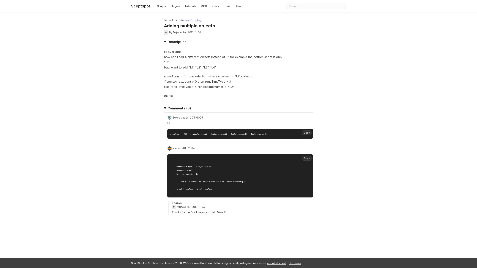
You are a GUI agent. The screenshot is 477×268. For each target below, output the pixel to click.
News (215, 6)
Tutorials (190, 6)
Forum (227, 6)
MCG (204, 6)
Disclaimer (295, 263)
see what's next (276, 263)
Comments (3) (179, 108)
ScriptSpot (141, 6)
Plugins (175, 6)
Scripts (161, 6)
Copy (307, 132)
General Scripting (191, 20)
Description (177, 42)
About (239, 6)
